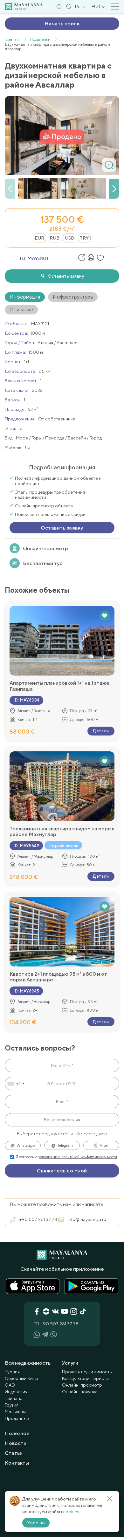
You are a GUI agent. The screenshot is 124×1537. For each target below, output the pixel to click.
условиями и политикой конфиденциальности (77, 1157)
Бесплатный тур (43, 563)
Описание (21, 310)
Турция (12, 1371)
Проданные (17, 1418)
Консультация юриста (85, 1378)
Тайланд (13, 1398)
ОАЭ (10, 1385)
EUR (39, 238)
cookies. (71, 1511)
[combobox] (15, 1083)
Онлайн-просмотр (45, 548)
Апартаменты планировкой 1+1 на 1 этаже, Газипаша (60, 686)
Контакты (17, 1463)
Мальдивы (15, 1411)
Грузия (11, 1405)
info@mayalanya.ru (87, 1219)
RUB (54, 238)
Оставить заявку (66, 276)
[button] (114, 189)
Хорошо (36, 1522)
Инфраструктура (73, 297)
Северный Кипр (21, 1378)
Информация (25, 297)
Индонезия (16, 1391)
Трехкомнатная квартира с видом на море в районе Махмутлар (62, 831)
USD (69, 238)
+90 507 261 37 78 (38, 1219)
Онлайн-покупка (80, 1391)
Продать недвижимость (87, 1371)
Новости (15, 1443)
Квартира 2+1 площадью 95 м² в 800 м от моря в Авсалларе (58, 977)
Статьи (14, 1453)
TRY (84, 238)
